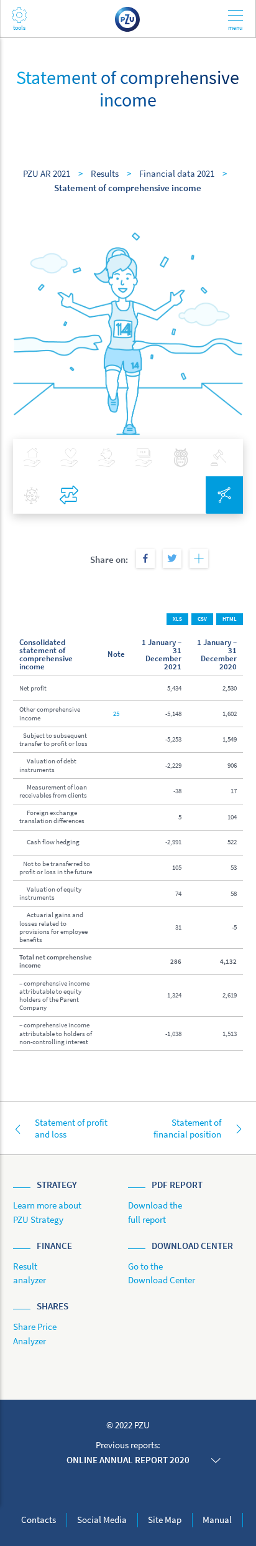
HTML (229, 619)
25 (116, 713)
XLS (177, 619)
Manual (217, 1519)
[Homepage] (128, 18)
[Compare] (69, 495)
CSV (202, 619)
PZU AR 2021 (46, 173)
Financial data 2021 (176, 173)
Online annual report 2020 (128, 1460)
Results (105, 173)
